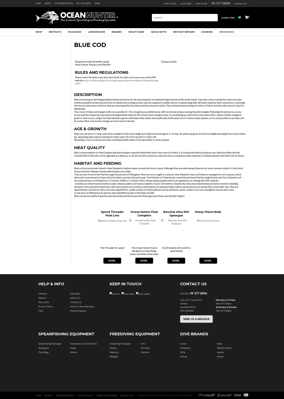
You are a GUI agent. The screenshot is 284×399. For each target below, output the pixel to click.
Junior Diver (96, 32)
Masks (113, 347)
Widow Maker (224, 347)
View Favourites (239, 17)
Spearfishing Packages (49, 343)
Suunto (220, 352)
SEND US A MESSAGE (196, 319)
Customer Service (63, 3)
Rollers (73, 352)
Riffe (182, 352)
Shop (39, 32)
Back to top (126, 395)
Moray (183, 356)
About (48, 3)
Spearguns (43, 347)
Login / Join (227, 17)
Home (38, 3)
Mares (220, 356)
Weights (114, 356)
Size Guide (43, 302)
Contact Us (240, 3)
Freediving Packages (120, 343)
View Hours (201, 3)
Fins (143, 343)
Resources (227, 32)
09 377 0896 (220, 3)
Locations (185, 3)
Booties (145, 352)
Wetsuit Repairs (184, 32)
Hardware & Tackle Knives (83, 343)
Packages (74, 32)
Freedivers (185, 347)
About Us (75, 297)
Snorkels (145, 347)
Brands (117, 32)
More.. (112, 260)
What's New (136, 32)
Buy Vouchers (83, 3)
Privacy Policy (45, 306)
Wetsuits (55, 32)
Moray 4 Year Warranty (82, 306)
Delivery (42, 293)
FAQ (40, 310)
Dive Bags (43, 352)
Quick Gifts (158, 32)
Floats (73, 347)
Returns (42, 297)
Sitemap (49, 395)
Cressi (183, 343)
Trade (97, 3)
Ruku (219, 343)
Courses (207, 32)
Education (75, 293)
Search (214, 17)
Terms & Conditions (107, 395)
